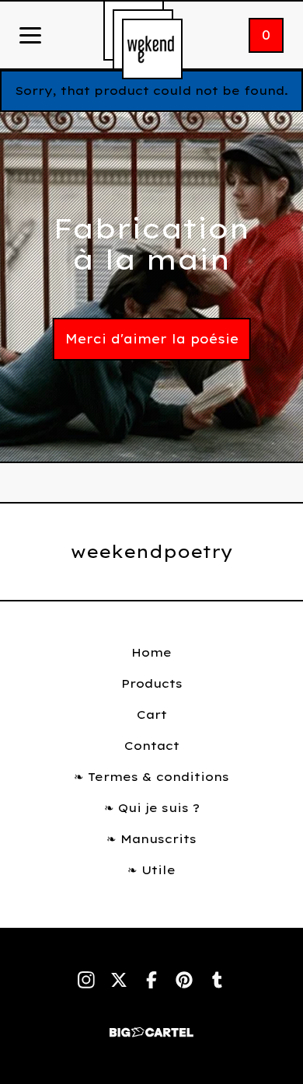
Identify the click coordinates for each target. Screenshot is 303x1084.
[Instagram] (86, 980)
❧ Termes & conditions (151, 776)
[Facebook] (151, 980)
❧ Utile (151, 870)
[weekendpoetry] (152, 49)
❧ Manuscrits (151, 838)
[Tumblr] (216, 980)
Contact (151, 745)
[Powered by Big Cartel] (151, 1025)
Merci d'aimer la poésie (152, 339)
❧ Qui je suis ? (152, 807)
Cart (152, 714)
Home (151, 652)
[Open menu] (30, 36)
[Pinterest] (184, 980)
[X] (119, 980)
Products (152, 683)
